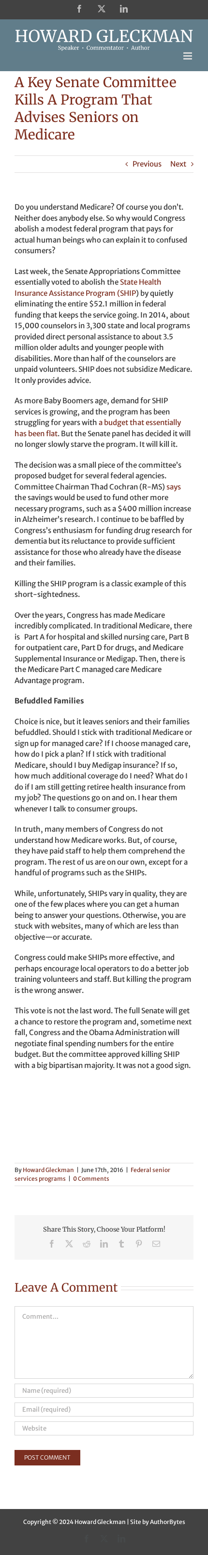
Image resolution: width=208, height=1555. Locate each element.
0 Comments (91, 1178)
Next (178, 163)
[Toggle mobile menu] (188, 56)
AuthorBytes (167, 1521)
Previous (147, 163)
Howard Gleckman (48, 1170)
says (173, 486)
